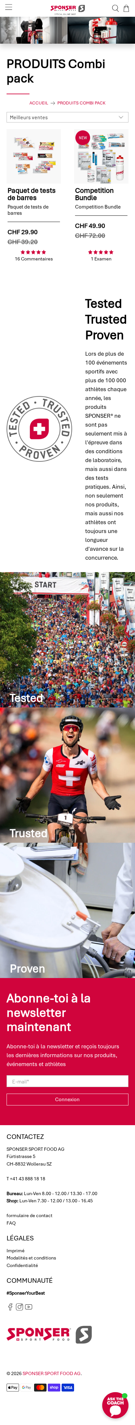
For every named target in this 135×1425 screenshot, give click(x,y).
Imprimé (16, 1251)
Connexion (67, 1099)
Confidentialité (22, 1265)
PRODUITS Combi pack (81, 103)
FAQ (11, 1223)
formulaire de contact (29, 1215)
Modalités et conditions (31, 1258)
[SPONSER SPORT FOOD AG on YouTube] (28, 1309)
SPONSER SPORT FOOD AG (52, 1373)
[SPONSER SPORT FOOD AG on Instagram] (19, 1309)
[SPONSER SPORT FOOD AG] (67, 8)
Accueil (38, 103)
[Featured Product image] (34, 156)
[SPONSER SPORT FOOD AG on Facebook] (10, 1309)
